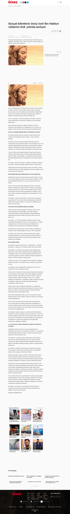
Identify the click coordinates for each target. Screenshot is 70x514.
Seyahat (38, 493)
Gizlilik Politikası (41, 506)
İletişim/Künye (12, 506)
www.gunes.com (35, 509)
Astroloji (38, 495)
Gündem (28, 493)
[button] (58, 52)
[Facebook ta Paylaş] (57, 31)
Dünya (32, 495)
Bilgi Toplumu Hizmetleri (54, 506)
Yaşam (28, 498)
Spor (28, 495)
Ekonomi (32, 493)
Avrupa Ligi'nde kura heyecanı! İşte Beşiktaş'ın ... (14, 421)
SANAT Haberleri (17, 6)
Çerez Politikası (30, 506)
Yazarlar (44, 493)
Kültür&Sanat (33, 498)
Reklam (21, 506)
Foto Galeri (45, 495)
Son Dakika (45, 498)
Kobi (38, 498)
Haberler (10, 6)
